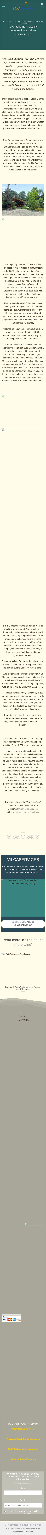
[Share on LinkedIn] (32, 837)
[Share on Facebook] (14, 837)
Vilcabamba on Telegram (23, 1459)
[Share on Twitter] (18, 837)
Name (23, 1488)
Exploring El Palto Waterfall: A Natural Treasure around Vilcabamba (22, 988)
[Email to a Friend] (23, 837)
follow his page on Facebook (26, 812)
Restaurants (28, 21)
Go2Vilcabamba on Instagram (23, 1449)
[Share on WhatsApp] (9, 837)
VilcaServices (11, 1525)
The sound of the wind (12, 21)
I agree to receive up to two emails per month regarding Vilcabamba (25, 1512)
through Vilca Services (27, 809)
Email (23, 1500)
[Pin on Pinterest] (28, 837)
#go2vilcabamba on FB (23, 1429)
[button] (3, 6)
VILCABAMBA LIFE (16, 1439)
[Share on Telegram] (37, 837)
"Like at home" (17, 287)
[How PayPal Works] (11, 1319)
